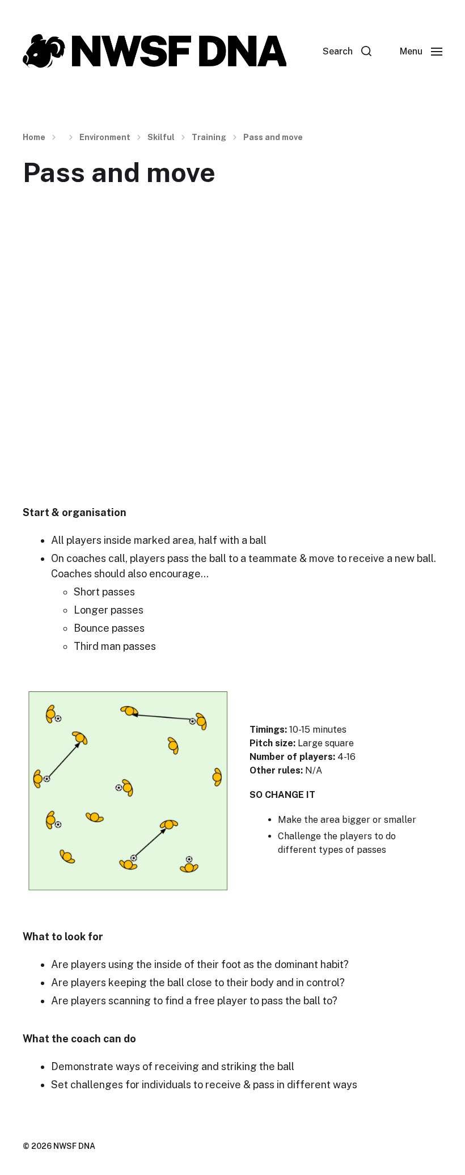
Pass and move (273, 137)
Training (209, 137)
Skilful (161, 137)
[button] (347, 51)
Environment (104, 137)
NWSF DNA (74, 1146)
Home (34, 137)
